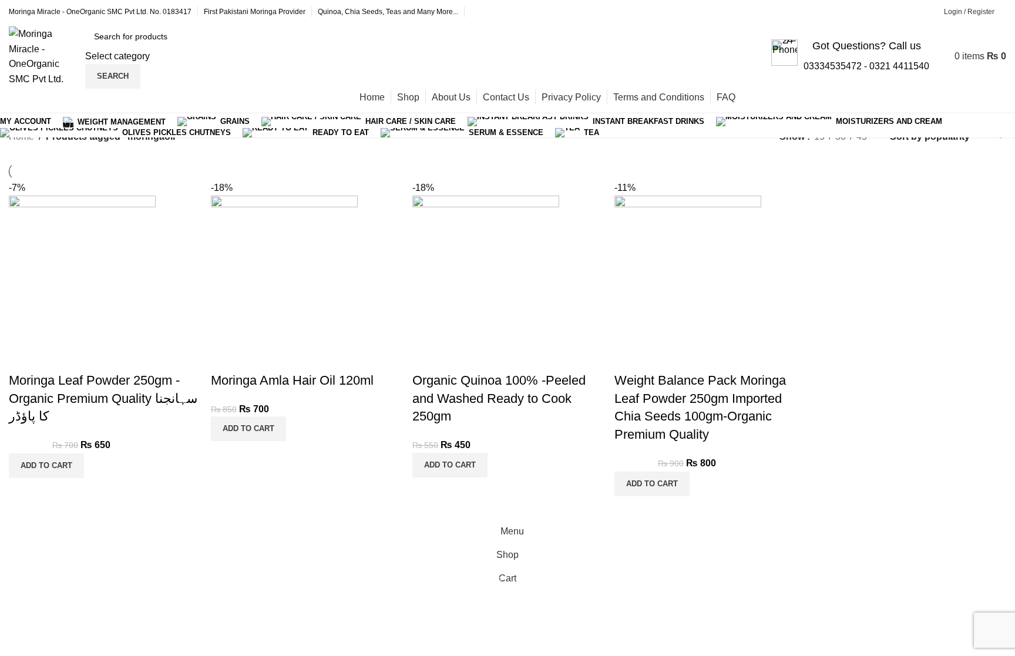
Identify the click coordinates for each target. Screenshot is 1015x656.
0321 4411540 (899, 66)
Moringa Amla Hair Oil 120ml (292, 380)
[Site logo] (44, 55)
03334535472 (833, 66)
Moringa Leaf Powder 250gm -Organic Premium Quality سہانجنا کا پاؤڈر (103, 398)
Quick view (23, 357)
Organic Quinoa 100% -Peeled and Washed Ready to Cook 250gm (499, 398)
